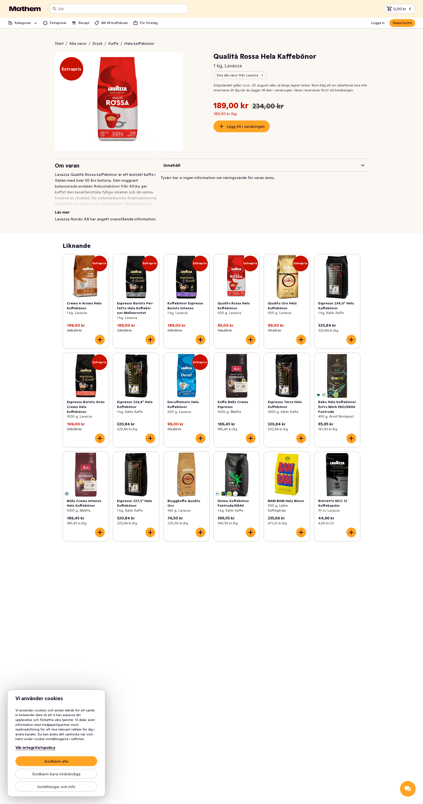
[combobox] (122, 8)
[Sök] (54, 8)
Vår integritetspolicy (35, 747)
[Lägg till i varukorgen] (100, 340)
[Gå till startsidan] (25, 9)
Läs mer (62, 212)
